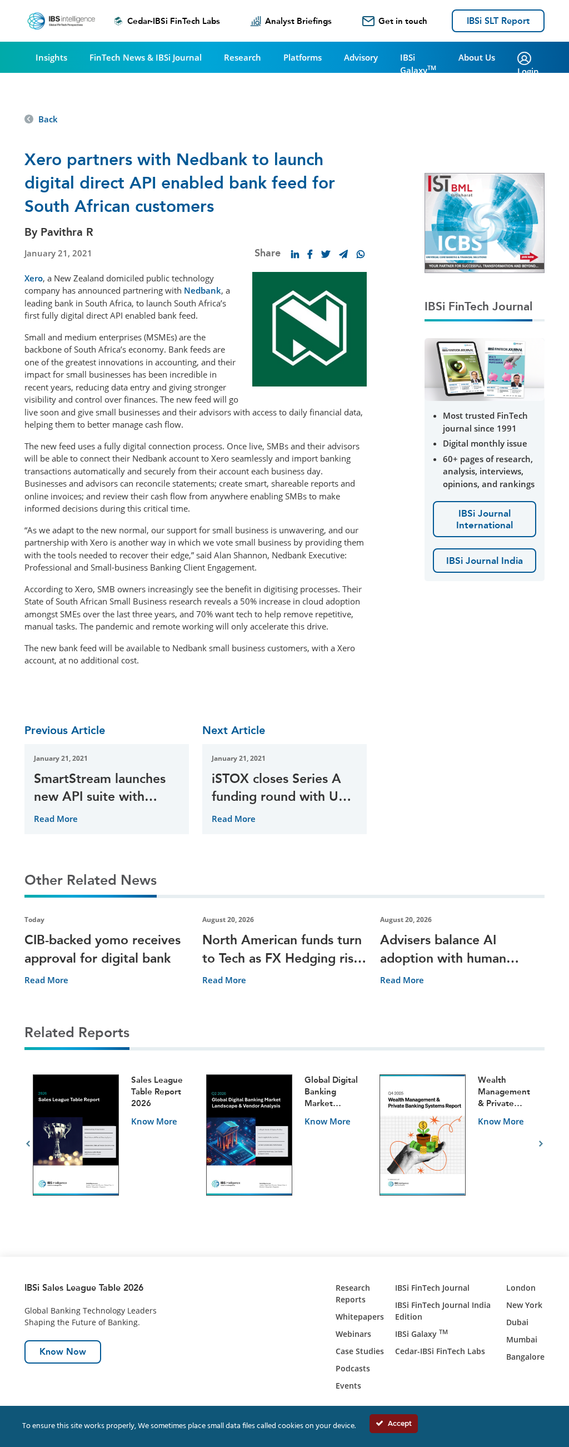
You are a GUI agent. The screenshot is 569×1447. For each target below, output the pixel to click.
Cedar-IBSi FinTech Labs (173, 21)
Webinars (353, 1334)
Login (528, 71)
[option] (111, 1144)
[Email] (343, 254)
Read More (56, 818)
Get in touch (402, 21)
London (521, 1287)
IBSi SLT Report (498, 21)
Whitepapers (360, 1316)
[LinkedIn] (295, 254)
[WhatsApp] (361, 254)
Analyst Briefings (298, 21)
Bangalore (525, 1356)
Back (48, 119)
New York (524, 1305)
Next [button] (541, 1143)
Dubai (517, 1322)
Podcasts (353, 1368)
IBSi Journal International (484, 519)
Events (348, 1385)
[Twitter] (325, 254)
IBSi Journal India (484, 560)
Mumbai (521, 1339)
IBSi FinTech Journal (432, 1287)
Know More (154, 1121)
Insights (51, 57)
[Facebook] (310, 254)
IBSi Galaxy (418, 64)
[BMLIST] (484, 221)
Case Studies (360, 1351)
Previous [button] (28, 1143)
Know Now (62, 1351)
